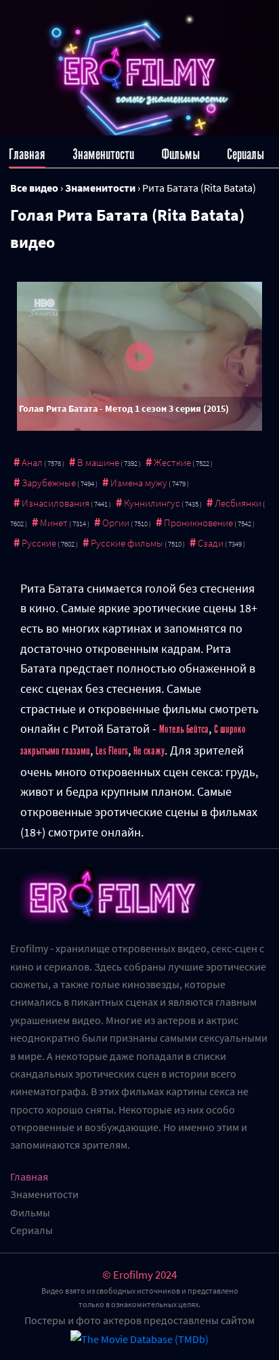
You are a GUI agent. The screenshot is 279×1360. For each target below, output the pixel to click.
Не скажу (149, 751)
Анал (32, 462)
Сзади (210, 542)
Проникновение (198, 522)
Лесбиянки (238, 502)
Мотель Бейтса (184, 729)
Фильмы (180, 154)
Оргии (115, 522)
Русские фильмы (127, 542)
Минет (54, 522)
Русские (39, 542)
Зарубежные (49, 482)
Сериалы (245, 154)
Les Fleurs (111, 751)
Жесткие (172, 462)
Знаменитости (103, 154)
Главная (27, 154)
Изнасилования (55, 502)
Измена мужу (138, 482)
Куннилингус (152, 502)
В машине (98, 462)
